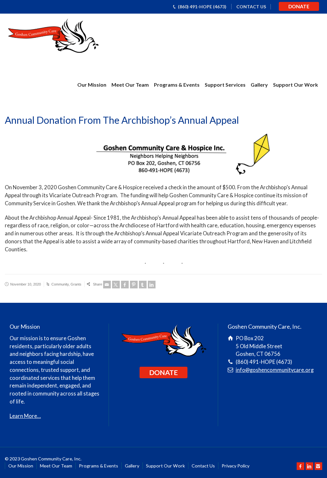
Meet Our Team (130, 85)
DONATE (298, 6)
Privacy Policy (235, 465)
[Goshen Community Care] (53, 37)
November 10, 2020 (25, 284)
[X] (116, 284)
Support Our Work (295, 85)
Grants (76, 284)
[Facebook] (125, 284)
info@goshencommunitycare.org (275, 370)
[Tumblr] (143, 284)
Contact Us (203, 465)
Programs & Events (177, 85)
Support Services (225, 85)
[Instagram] (318, 466)
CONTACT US (251, 6)
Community (60, 284)
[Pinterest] (134, 284)
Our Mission (91, 85)
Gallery (259, 85)
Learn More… (25, 416)
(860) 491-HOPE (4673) (202, 6)
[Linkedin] (152, 284)
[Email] (107, 284)
